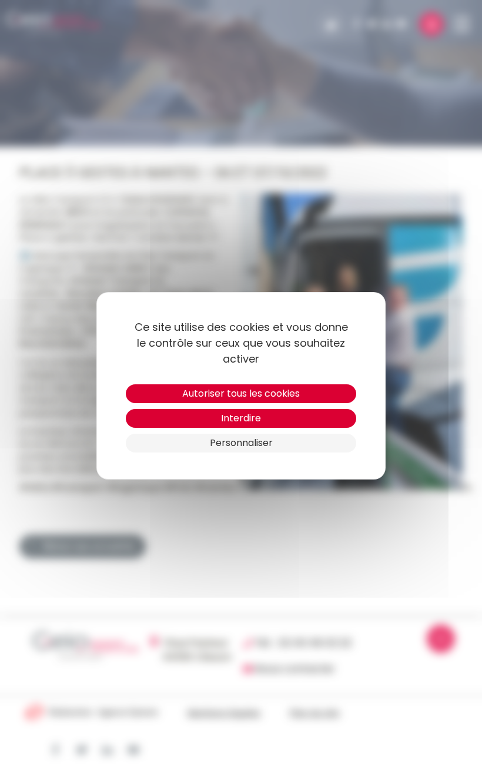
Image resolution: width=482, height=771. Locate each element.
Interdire (241, 418)
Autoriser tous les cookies (241, 393)
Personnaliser (241, 443)
